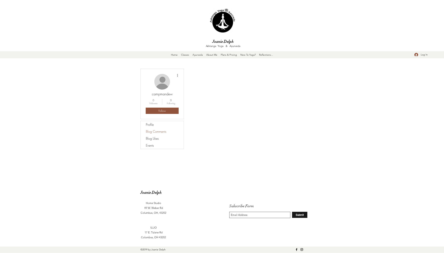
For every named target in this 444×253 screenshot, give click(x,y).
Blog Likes (152, 138)
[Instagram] (302, 249)
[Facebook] (296, 249)
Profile (150, 124)
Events (150, 145)
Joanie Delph (223, 41)
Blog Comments (156, 131)
